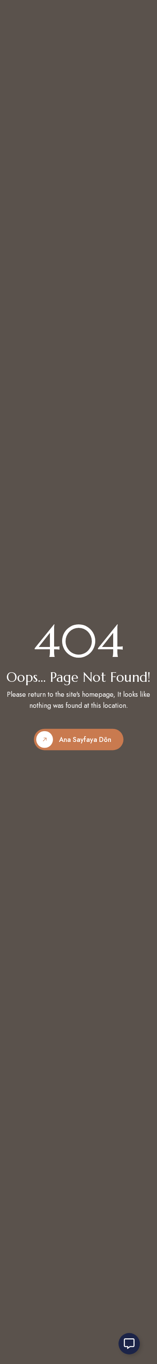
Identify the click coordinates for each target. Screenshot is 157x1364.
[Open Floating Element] (129, 1343)
